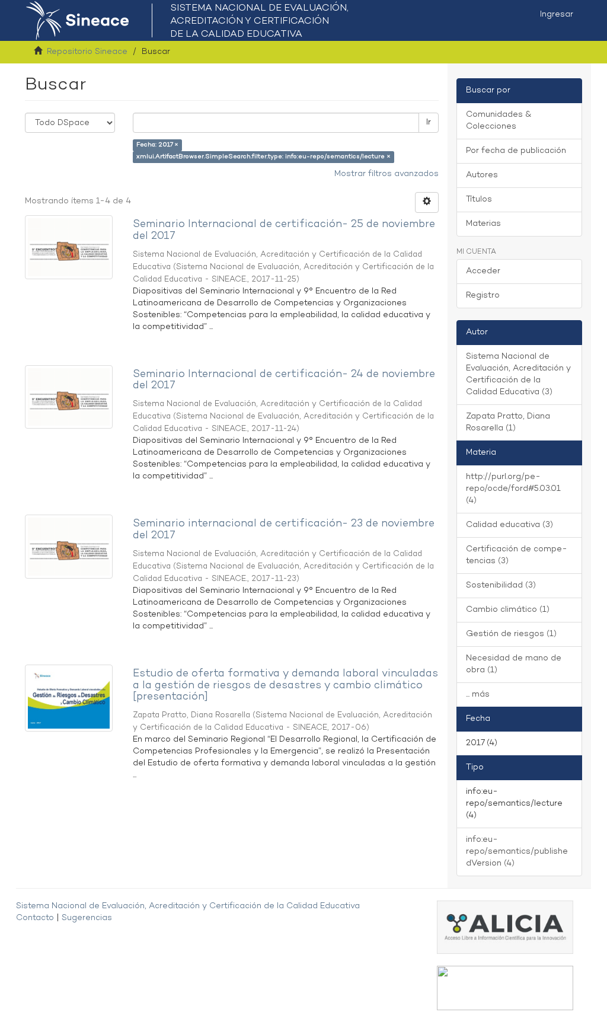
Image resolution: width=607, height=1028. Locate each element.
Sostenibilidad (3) (501, 585)
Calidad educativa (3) (509, 525)
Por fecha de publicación (516, 151)
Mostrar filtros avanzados (386, 174)
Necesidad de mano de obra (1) (513, 664)
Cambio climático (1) (508, 609)
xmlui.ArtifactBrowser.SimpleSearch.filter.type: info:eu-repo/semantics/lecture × (263, 156)
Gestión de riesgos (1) (511, 634)
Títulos (479, 199)
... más (478, 694)
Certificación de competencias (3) (516, 555)
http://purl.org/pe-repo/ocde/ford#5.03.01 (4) (513, 488)
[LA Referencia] (505, 988)
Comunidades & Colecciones (498, 120)
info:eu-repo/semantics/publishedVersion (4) (517, 851)
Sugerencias (87, 918)
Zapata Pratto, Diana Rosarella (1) (508, 422)
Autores (482, 175)
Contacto (35, 918)
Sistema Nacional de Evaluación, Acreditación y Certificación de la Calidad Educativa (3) (518, 374)
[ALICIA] (505, 927)
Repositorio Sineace (87, 52)
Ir (428, 122)
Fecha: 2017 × (157, 145)
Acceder (483, 271)
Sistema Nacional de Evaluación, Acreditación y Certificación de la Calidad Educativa (188, 906)
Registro (483, 295)
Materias (483, 223)
